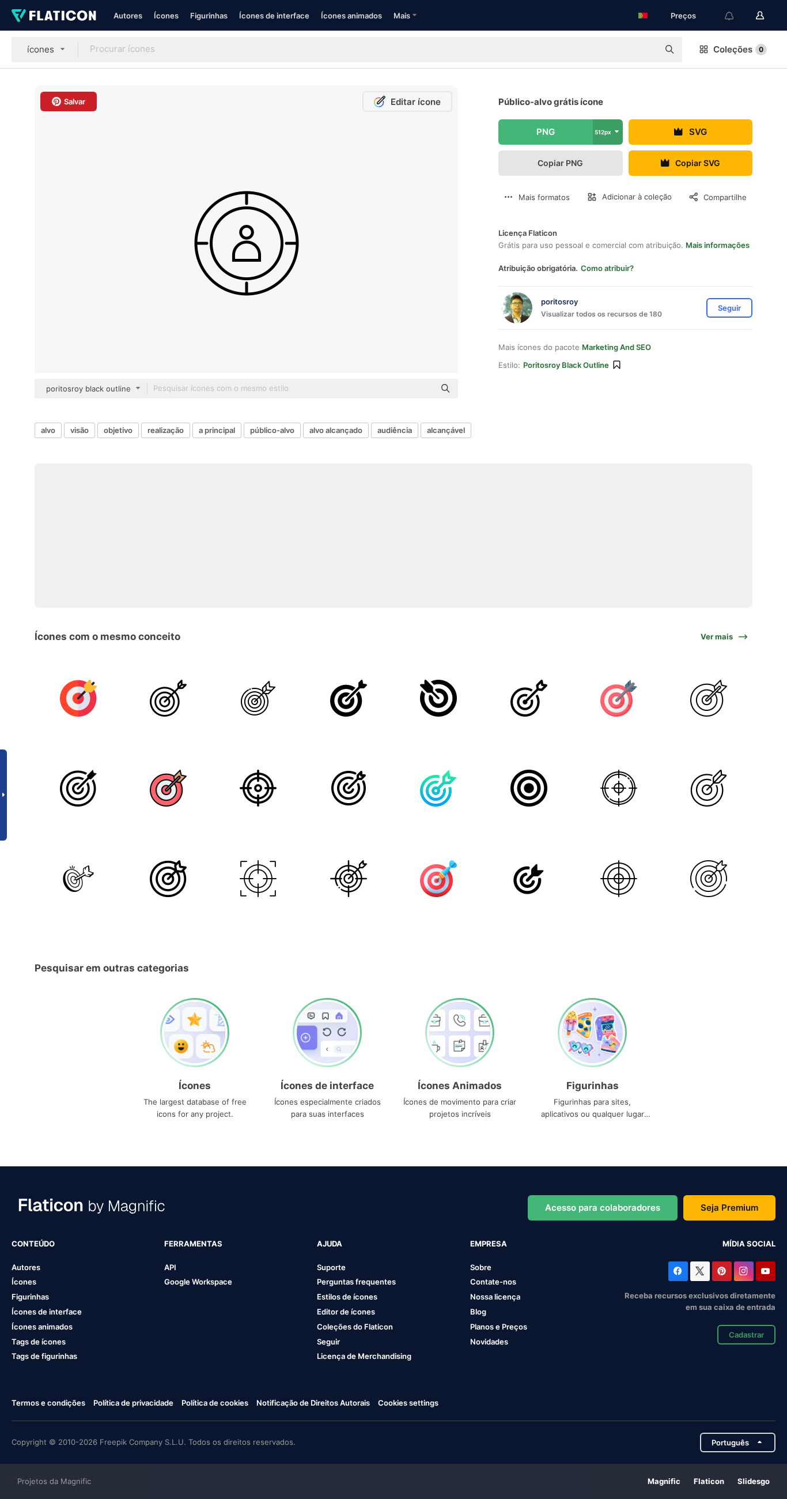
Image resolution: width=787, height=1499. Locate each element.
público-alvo (272, 430)
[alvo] (258, 698)
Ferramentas (193, 1243)
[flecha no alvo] (348, 698)
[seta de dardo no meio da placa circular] (78, 788)
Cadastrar (746, 1334)
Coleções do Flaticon (355, 1326)
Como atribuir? (607, 268)
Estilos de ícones (347, 1296)
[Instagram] (744, 1271)
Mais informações (718, 245)
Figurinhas (209, 15)
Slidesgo (753, 1481)
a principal (217, 430)
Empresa (488, 1243)
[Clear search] (644, 49)
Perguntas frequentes (356, 1281)
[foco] (258, 878)
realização (165, 430)
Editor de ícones (346, 1311)
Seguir (328, 1341)
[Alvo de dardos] (78, 698)
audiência (394, 430)
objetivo (118, 430)
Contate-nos (493, 1281)
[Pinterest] (722, 1271)
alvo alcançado (335, 430)
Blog (478, 1311)
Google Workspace (198, 1281)
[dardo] (439, 878)
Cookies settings (408, 1403)
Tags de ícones (39, 1341)
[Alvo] (258, 788)
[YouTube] (765, 1271)
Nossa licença (495, 1296)
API (170, 1267)
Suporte (331, 1267)
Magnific (664, 1481)
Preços (683, 15)
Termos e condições (48, 1402)
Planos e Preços (498, 1326)
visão (79, 430)
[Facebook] (678, 1271)
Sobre (480, 1267)
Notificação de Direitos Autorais (313, 1402)
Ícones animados (351, 15)
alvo (48, 430)
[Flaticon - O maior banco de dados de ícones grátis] (54, 15)
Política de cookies (214, 1402)
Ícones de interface (274, 15)
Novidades (489, 1341)
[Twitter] (700, 1271)
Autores (127, 15)
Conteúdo (33, 1243)
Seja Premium (729, 1207)
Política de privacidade (133, 1402)
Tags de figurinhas (44, 1356)
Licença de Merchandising (364, 1356)
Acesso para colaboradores (602, 1207)
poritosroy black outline (566, 365)
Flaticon (709, 1481)
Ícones (166, 15)
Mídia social (748, 1243)
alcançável (446, 430)
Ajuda (329, 1243)
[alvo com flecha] (168, 698)
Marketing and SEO (616, 347)
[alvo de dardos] (529, 788)
